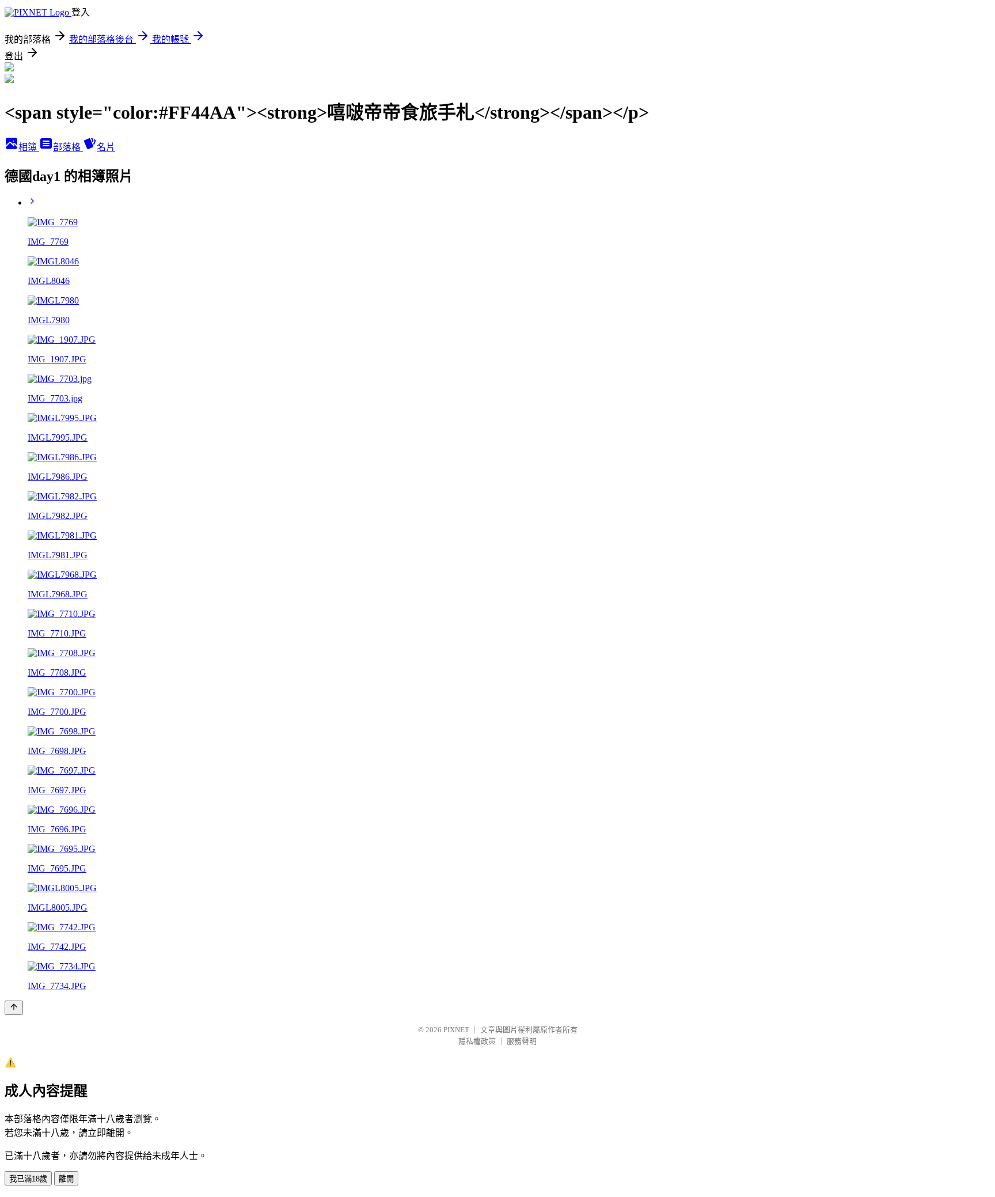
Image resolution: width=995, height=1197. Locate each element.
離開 (66, 1179)
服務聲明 (522, 1041)
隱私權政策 (477, 1041)
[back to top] (14, 1008)
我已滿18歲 (28, 1179)
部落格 (68, 147)
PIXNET (456, 1029)
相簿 (28, 147)
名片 (106, 147)
